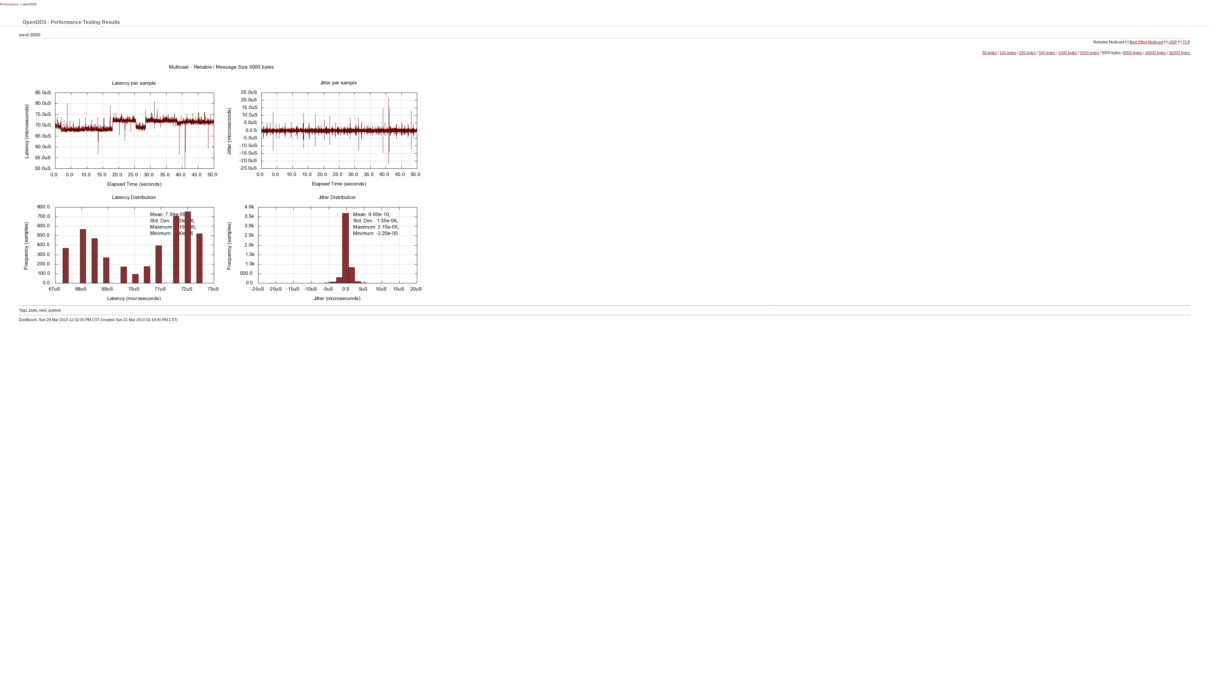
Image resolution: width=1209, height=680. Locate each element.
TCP (1186, 42)
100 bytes (1008, 53)
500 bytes (1047, 53)
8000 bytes (1132, 53)
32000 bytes (1179, 53)
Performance (9, 4)
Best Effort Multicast (1146, 42)
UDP (1173, 42)
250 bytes (1027, 53)
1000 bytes (1067, 53)
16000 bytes (1155, 53)
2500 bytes (1089, 53)
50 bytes (989, 53)
